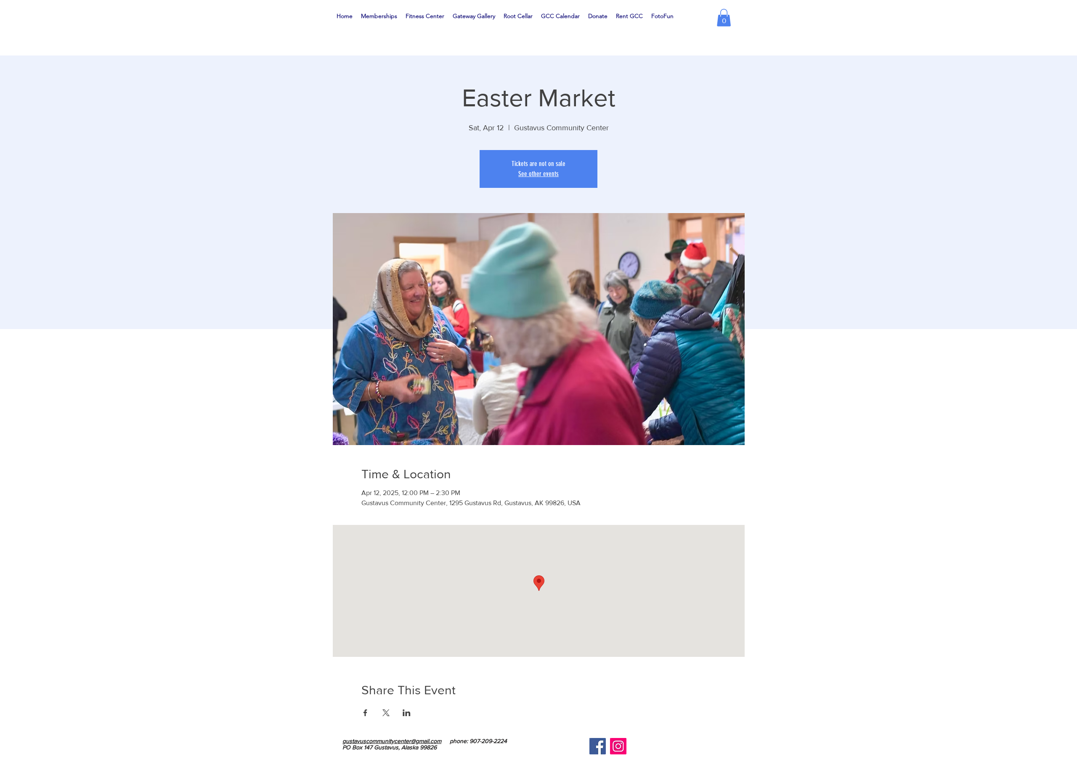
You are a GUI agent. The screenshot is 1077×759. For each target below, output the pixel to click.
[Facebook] (597, 746)
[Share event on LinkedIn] (407, 712)
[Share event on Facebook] (365, 712)
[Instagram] (618, 746)
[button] (723, 17)
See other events (538, 174)
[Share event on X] (386, 712)
